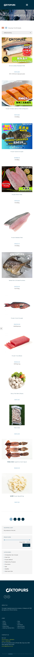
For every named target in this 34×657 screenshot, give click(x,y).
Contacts (4, 624)
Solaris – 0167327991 (6, 641)
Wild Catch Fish (9, 571)
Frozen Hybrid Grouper (17, 151)
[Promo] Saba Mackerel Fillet (17, 65)
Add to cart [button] (17, 41)
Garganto (10, 653)
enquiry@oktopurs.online (7, 646)
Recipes (4, 623)
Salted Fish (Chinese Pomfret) (17, 280)
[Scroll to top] (31, 612)
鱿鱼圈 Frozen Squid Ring (17, 496)
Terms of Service (21, 628)
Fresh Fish (7, 557)
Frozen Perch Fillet (17, 194)
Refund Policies (21, 626)
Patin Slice (17, 427)
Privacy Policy (6, 626)
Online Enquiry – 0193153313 (8, 639)
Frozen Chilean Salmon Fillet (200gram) (17, 108)
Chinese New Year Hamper (11, 555)
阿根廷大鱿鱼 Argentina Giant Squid (17, 462)
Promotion (7, 564)
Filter (26, 545)
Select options (17, 84)
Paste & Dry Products (10, 562)
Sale (6, 566)
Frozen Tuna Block (17, 355)
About (19, 623)
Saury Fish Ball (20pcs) (17, 393)
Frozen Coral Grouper (17, 318)
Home (4, 621)
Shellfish (7, 569)
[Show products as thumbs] (3, 28)
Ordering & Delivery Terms (8, 628)
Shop (19, 621)
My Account (20, 624)
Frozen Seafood (9, 559)
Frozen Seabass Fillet (17, 237)
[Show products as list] (6, 28)
